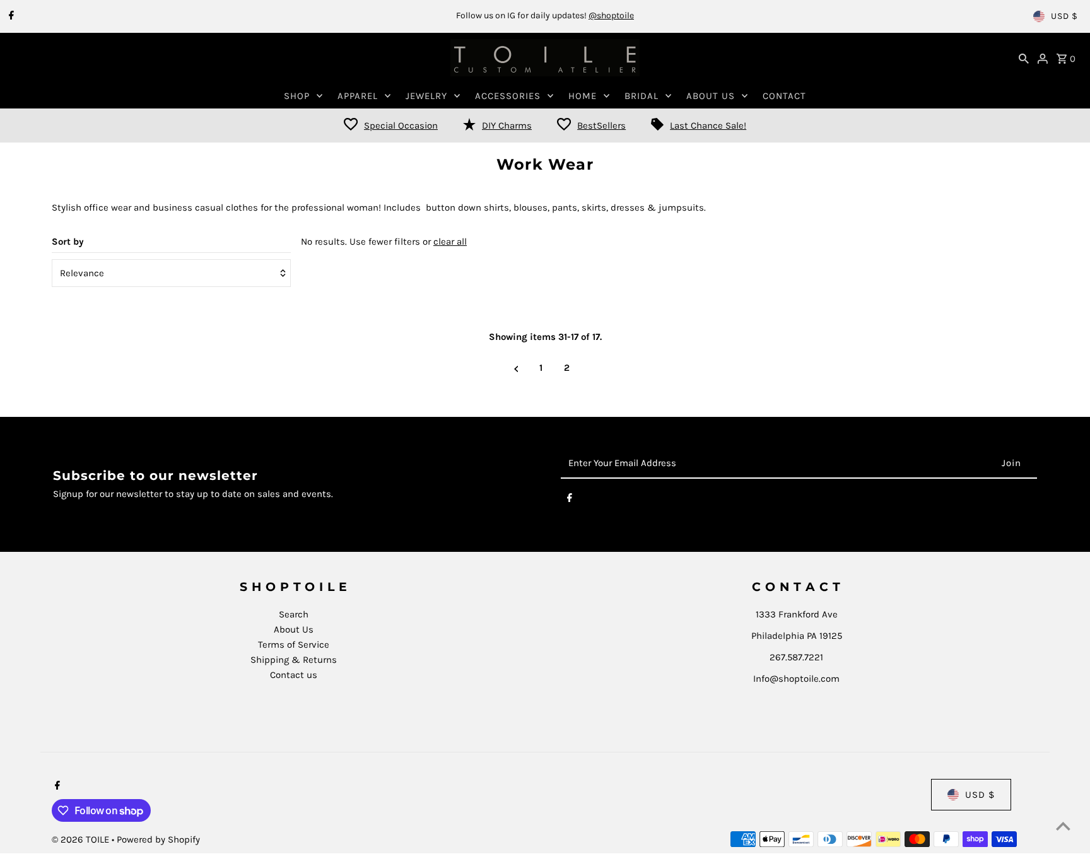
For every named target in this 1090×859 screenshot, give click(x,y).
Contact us (293, 675)
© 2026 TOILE (82, 839)
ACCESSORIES (508, 96)
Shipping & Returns (293, 659)
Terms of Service (293, 644)
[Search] (1024, 58)
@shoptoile (611, 15)
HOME (582, 96)
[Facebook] (10, 16)
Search (293, 614)
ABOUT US (710, 96)
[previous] (516, 368)
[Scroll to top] (1063, 826)
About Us (294, 629)
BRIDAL (641, 96)
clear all (450, 241)
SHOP (297, 96)
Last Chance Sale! (708, 125)
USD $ (1064, 16)
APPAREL (357, 96)
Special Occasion (401, 125)
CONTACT (784, 96)
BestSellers (601, 125)
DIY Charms (507, 125)
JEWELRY (426, 96)
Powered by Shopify (158, 839)
